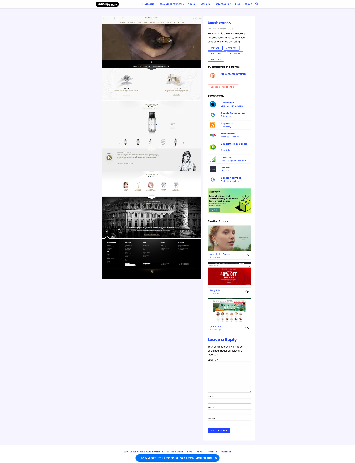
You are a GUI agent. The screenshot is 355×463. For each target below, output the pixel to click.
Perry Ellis (215, 290)
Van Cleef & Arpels (220, 254)
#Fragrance (217, 54)
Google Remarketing (233, 113)
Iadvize (225, 167)
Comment (213, 360)
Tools (191, 4)
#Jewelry (235, 54)
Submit (248, 4)
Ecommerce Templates (172, 4)
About (200, 452)
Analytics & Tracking (230, 136)
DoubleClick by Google (234, 143)
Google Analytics (231, 177)
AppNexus (227, 123)
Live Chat (225, 170)
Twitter (212, 452)
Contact (226, 452)
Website (211, 418)
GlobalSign (227, 102)
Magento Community (233, 74)
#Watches (216, 59)
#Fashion (231, 48)
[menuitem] (149, 4)
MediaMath (228, 133)
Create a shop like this (222, 86)
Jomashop (215, 326)
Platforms (148, 4)
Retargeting (226, 116)
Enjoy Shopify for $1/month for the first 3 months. (176, 457)
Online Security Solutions (232, 106)
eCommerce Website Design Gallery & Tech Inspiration (153, 452)
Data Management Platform (233, 160)
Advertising (226, 126)
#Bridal (215, 48)
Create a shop (223, 4)
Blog (237, 4)
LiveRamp (226, 157)
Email (211, 407)
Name (211, 396)
